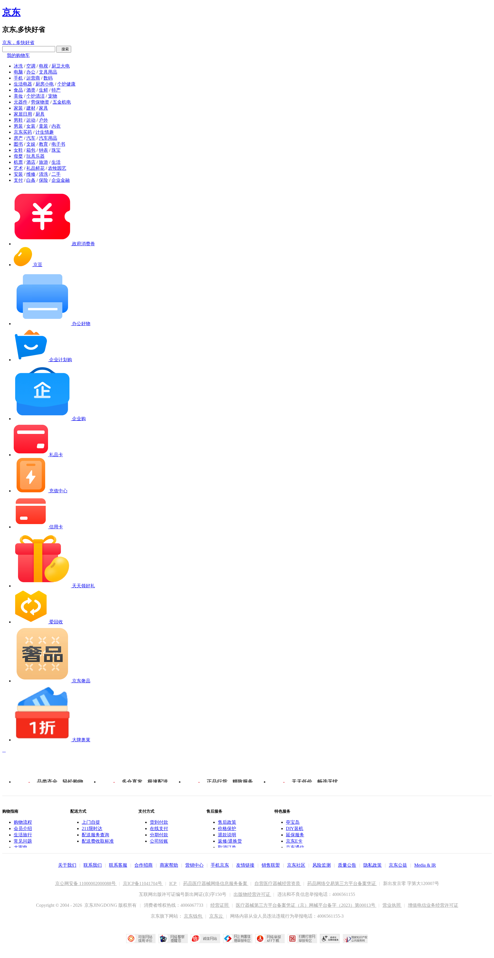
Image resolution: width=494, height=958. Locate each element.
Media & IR (425, 865)
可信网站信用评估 (141, 938)
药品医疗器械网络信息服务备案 (215, 883)
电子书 (58, 144)
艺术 (18, 168)
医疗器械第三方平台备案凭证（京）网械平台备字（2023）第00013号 (306, 905)
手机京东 (220, 865)
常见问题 (23, 841)
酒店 (30, 162)
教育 (43, 144)
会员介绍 (23, 828)
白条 (30, 180)
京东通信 (295, 847)
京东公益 (398, 865)
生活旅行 (23, 834)
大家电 (20, 847)
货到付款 (159, 822)
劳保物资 (40, 102)
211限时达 (92, 828)
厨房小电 (44, 84)
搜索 (64, 49)
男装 (18, 126)
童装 (43, 126)
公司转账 (159, 841)
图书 (18, 144)
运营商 (33, 78)
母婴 (18, 156)
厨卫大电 (60, 66)
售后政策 (227, 822)
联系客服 (118, 865)
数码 (48, 78)
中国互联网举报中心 (237, 938)
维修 (30, 174)
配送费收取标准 (98, 841)
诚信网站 (205, 938)
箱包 (30, 150)
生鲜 (43, 90)
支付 (18, 180)
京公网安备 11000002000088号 (86, 883)
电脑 (18, 72)
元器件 (20, 102)
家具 (43, 108)
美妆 (18, 96)
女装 (30, 126)
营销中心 (194, 865)
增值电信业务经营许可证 (433, 905)
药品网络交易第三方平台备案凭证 (342, 883)
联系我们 (92, 865)
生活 (56, 162)
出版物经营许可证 (252, 894)
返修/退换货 (230, 841)
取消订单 (227, 847)
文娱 (30, 144)
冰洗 (18, 66)
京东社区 (296, 865)
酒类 (30, 90)
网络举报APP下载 (270, 938)
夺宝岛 (293, 822)
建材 (30, 108)
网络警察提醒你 (173, 938)
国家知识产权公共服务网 (355, 938)
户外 (43, 120)
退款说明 (227, 834)
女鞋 (18, 150)
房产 (18, 138)
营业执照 (392, 905)
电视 (43, 66)
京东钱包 (193, 916)
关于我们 (67, 865)
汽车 (30, 138)
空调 (30, 66)
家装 (18, 108)
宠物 (52, 96)
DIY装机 (294, 828)
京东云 (216, 916)
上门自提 (91, 822)
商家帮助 (169, 865)
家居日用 (23, 114)
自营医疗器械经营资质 (277, 883)
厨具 (40, 114)
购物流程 (23, 822)
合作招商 (143, 865)
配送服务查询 (95, 834)
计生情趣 (44, 132)
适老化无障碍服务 (330, 938)
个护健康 (66, 84)
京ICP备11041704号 (143, 883)
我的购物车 (18, 55)
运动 (30, 120)
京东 (11, 12)
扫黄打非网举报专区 (302, 938)
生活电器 (23, 84)
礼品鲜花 (35, 168)
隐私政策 (372, 865)
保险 (43, 180)
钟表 (43, 150)
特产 (56, 90)
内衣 (56, 126)
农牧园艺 (57, 168)
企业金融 (60, 180)
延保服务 (295, 834)
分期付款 (159, 834)
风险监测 (321, 865)
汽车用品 (48, 138)
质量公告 (347, 865)
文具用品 (48, 72)
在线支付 (159, 828)
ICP (173, 883)
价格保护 (227, 828)
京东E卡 (294, 841)
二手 (56, 174)
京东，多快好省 (18, 42)
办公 (30, 72)
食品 (18, 90)
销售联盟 (271, 865)
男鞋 (18, 120)
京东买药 (23, 132)
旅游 (43, 162)
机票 (18, 162)
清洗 (43, 174)
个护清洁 (35, 96)
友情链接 (245, 865)
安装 (18, 174)
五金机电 (62, 102)
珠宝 (56, 150)
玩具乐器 (35, 156)
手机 (18, 78)
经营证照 (220, 905)
